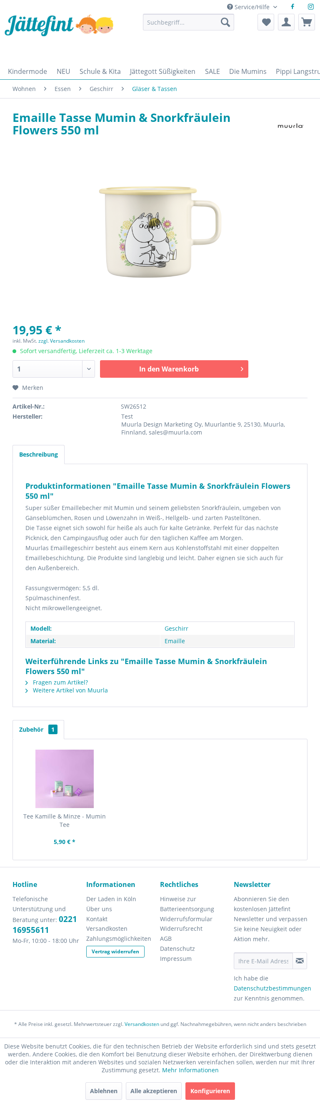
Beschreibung (38, 454)
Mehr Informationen (190, 1070)
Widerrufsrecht (181, 928)
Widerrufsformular (186, 919)
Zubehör (37, 729)
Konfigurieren (210, 1091)
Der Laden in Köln (111, 899)
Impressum (176, 959)
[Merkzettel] (266, 22)
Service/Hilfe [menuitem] (252, 7)
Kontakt (97, 919)
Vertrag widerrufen (115, 951)
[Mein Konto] (286, 22)
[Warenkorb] (306, 22)
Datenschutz (177, 948)
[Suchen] (225, 22)
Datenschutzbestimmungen (272, 988)
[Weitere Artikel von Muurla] (290, 125)
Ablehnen (104, 1091)
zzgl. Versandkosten (61, 340)
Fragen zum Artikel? (59, 682)
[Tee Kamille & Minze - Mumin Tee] (64, 779)
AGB (166, 938)
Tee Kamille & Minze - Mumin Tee (64, 820)
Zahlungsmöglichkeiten (118, 938)
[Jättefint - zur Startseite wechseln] (59, 36)
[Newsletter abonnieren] (299, 960)
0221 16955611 (44, 924)
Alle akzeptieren (153, 1091)
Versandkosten (107, 928)
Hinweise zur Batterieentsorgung (187, 904)
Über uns (99, 909)
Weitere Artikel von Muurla (69, 690)
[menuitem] (188, 26)
